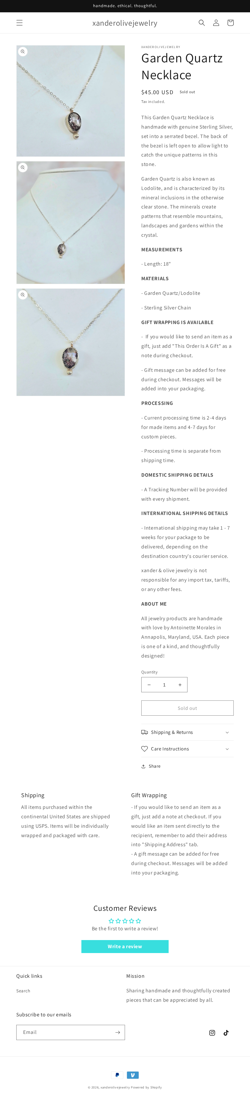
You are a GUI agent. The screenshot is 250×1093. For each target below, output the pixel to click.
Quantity (149, 672)
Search (23, 991)
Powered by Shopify (146, 1087)
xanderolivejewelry (115, 1087)
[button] (19, 23)
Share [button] (155, 766)
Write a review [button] (125, 946)
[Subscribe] (117, 1032)
